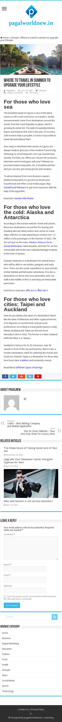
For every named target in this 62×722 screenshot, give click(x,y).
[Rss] (31, 714)
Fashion (6, 654)
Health (5, 664)
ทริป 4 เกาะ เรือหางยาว (37, 290)
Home (5, 37)
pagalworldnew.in (33, 717)
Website (8, 586)
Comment (9, 534)
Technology (8, 691)
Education (7, 649)
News (5, 675)
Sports (5, 686)
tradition (24, 360)
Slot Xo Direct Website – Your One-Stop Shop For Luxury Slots (37, 431)
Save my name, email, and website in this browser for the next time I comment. (30, 597)
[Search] (55, 617)
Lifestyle (15, 37)
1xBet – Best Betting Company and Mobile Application (23, 424)
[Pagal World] (31, 16)
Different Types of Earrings (29, 367)
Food (4, 659)
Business (6, 638)
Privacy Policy (37, 709)
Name (7, 564)
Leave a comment (15, 93)
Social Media (8, 680)
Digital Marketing (10, 643)
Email (7, 575)
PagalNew (11, 91)
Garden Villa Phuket (23, 198)
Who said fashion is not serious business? (28, 501)
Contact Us (23, 709)
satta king (49, 717)
